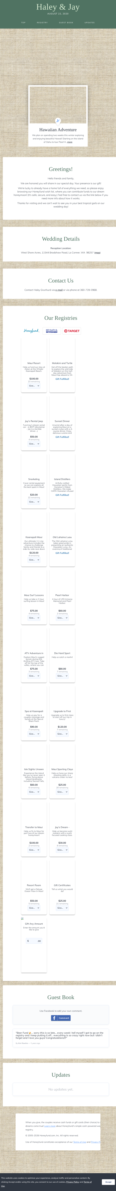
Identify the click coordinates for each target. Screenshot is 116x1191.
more (69, 142)
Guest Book (66, 23)
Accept (108, 1182)
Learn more (49, 1126)
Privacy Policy (97, 1142)
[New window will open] (52, 331)
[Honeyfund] (31, 331)
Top (23, 23)
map (97, 252)
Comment (64, 1018)
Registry (42, 23)
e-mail (59, 290)
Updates (90, 23)
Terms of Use (79, 1142)
